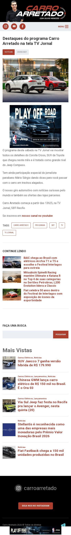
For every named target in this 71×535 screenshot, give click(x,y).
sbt (53, 225)
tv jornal (9, 233)
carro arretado (21, 225)
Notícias (9, 52)
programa (40, 225)
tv (62, 225)
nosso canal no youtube (37, 215)
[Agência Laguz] (63, 525)
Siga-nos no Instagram (35, 506)
